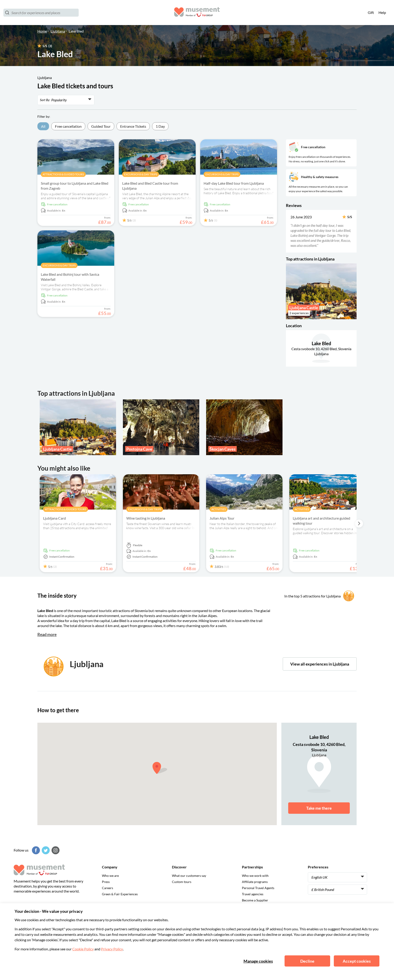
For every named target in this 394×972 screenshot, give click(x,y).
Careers (107, 888)
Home (42, 31)
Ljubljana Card (54, 518)
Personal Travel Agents (258, 888)
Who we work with (255, 876)
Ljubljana (58, 31)
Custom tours (181, 882)
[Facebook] (35, 850)
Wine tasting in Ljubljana (145, 518)
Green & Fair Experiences (120, 894)
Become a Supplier (255, 900)
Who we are (110, 876)
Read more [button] (47, 634)
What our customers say (189, 876)
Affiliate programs (255, 882)
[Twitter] (45, 850)
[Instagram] (55, 850)
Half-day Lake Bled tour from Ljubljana (234, 183)
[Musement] (197, 12)
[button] (289, 231)
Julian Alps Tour (222, 518)
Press (106, 882)
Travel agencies (252, 894)
